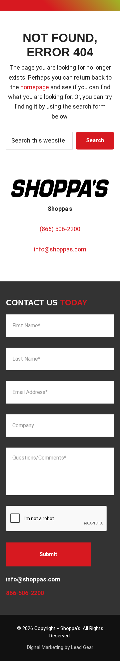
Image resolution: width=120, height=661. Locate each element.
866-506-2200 (25, 592)
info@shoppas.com (60, 249)
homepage (34, 87)
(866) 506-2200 (60, 228)
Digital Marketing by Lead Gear (60, 647)
